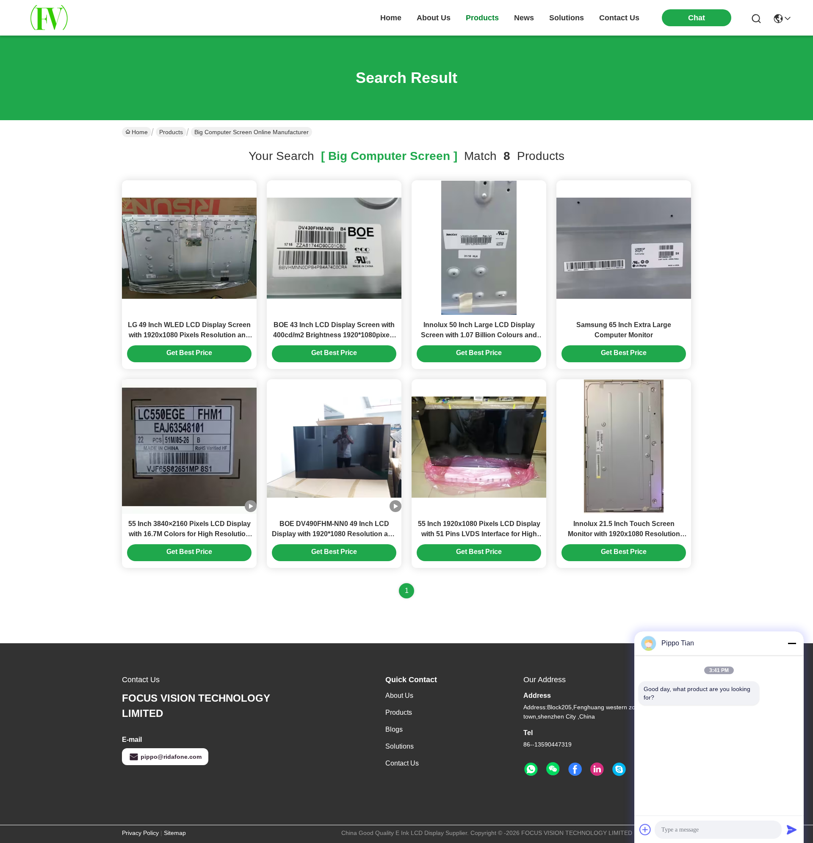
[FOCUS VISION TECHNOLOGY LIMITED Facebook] (575, 769)
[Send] (792, 829)
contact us (619, 18)
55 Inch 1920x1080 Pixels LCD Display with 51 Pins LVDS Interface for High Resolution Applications (479, 534)
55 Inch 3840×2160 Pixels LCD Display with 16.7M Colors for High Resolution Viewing (189, 534)
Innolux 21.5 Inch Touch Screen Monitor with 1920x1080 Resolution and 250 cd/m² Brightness (624, 534)
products (482, 18)
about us (434, 18)
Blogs (394, 729)
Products (171, 132)
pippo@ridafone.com (171, 756)
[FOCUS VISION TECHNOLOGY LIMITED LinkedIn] (597, 769)
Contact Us (402, 763)
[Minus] (792, 643)
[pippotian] (619, 769)
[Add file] (645, 829)
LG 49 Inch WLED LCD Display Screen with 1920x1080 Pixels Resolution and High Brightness (189, 335)
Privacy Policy (140, 832)
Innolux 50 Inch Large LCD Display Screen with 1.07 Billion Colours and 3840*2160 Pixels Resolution (479, 335)
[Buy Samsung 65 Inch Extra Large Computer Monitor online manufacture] (623, 247)
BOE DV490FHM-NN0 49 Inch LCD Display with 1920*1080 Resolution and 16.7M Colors (334, 534)
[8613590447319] (531, 769)
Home (390, 18)
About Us (399, 695)
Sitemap (175, 832)
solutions (566, 18)
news (524, 18)
